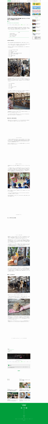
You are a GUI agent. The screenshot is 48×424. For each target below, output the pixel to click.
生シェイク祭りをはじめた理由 (13, 35)
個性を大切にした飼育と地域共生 (13, 34)
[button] (10, 24)
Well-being (24, 415)
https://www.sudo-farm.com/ (11, 349)
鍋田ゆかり (9, 351)
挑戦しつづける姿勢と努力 (12, 36)
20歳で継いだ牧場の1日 (12, 33)
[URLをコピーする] (27, 24)
